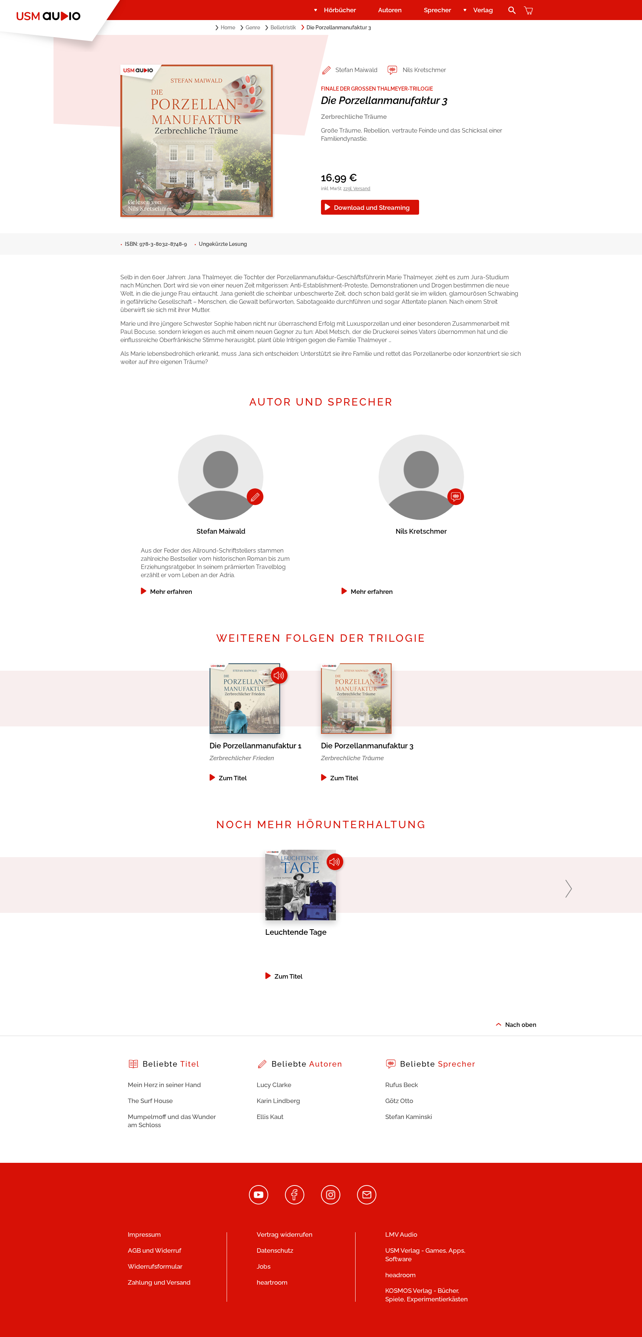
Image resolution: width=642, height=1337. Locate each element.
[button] (569, 889)
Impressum (144, 1234)
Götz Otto (399, 1101)
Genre (253, 27)
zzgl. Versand (356, 188)
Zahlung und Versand (159, 1282)
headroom (400, 1275)
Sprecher (437, 10)
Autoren (390, 10)
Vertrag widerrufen (284, 1234)
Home (228, 27)
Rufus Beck (401, 1085)
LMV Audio (401, 1234)
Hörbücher (340, 10)
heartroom (272, 1282)
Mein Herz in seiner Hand (164, 1085)
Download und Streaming (372, 207)
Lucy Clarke (274, 1085)
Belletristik (283, 27)
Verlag (483, 10)
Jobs (263, 1266)
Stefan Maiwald (356, 70)
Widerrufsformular (155, 1266)
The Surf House (150, 1101)
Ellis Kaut (270, 1116)
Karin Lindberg (278, 1101)
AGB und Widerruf (154, 1250)
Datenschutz (275, 1250)
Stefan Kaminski (408, 1116)
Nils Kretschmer (424, 70)
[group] (220, 513)
